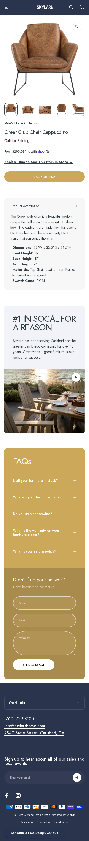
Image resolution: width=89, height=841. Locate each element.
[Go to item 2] (28, 109)
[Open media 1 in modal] (77, 27)
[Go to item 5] (78, 109)
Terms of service (60, 822)
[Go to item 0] (11, 109)
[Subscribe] (77, 777)
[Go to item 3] (44, 109)
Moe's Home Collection (21, 123)
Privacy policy (43, 822)
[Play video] (44, 401)
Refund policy (27, 822)
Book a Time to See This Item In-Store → (38, 161)
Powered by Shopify (63, 815)
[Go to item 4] (61, 109)
